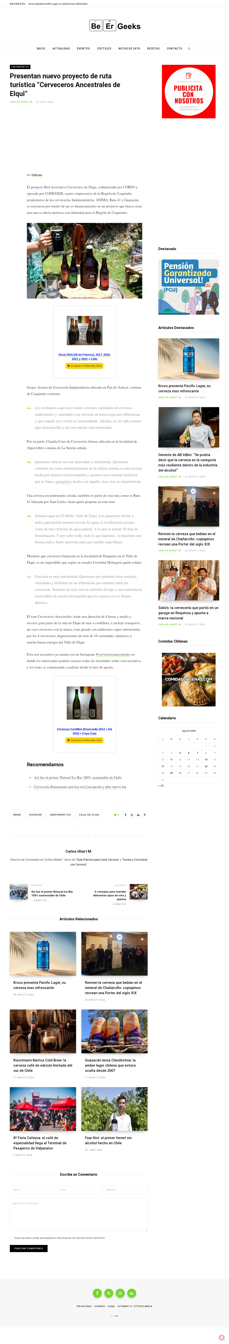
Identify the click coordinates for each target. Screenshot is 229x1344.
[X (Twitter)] (108, 1293)
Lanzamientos (20, 67)
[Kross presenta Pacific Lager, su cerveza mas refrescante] (43, 954)
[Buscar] (189, 48)
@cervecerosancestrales (113, 654)
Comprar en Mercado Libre (86, 365)
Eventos (83, 48)
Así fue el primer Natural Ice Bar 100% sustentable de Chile (78, 777)
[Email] (13, 143)
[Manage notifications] (222, 1337)
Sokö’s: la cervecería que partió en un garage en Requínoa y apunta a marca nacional (188, 613)
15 (206, 759)
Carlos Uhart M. (21, 102)
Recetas (153, 48)
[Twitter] (13, 124)
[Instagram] (120, 1293)
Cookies (99, 1306)
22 (206, 766)
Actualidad (61, 48)
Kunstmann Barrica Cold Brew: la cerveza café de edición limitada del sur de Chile (42, 1065)
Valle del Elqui (89, 815)
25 (171, 773)
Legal (111, 1306)
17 (163, 766)
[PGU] (188, 313)
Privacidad (84, 1306)
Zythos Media (143, 1306)
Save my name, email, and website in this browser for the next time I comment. (59, 1238)
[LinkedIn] (138, 815)
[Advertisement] (84, 139)
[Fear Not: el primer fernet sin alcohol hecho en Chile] (114, 1109)
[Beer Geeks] (114, 25)
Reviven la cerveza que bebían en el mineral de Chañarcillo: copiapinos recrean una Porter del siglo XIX (113, 987)
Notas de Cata (129, 48)
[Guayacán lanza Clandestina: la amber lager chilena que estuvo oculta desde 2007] (114, 1031)
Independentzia (60, 815)
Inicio (41, 48)
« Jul (161, 785)
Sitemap (123, 1306)
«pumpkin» (63, 481)
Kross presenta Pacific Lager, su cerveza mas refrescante (57, 3)
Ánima (17, 815)
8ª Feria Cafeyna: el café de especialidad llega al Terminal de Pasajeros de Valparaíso (40, 1143)
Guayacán (35, 815)
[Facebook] (13, 114)
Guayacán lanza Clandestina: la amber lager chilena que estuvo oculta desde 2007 (110, 1065)
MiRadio (36, 175)
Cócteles (104, 48)
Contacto (174, 48)
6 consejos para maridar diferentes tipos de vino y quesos (109, 895)
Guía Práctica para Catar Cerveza (97, 859)
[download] (189, 117)
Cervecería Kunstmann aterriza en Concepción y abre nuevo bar (81, 786)
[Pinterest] (13, 133)
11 (171, 759)
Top (116, 1316)
